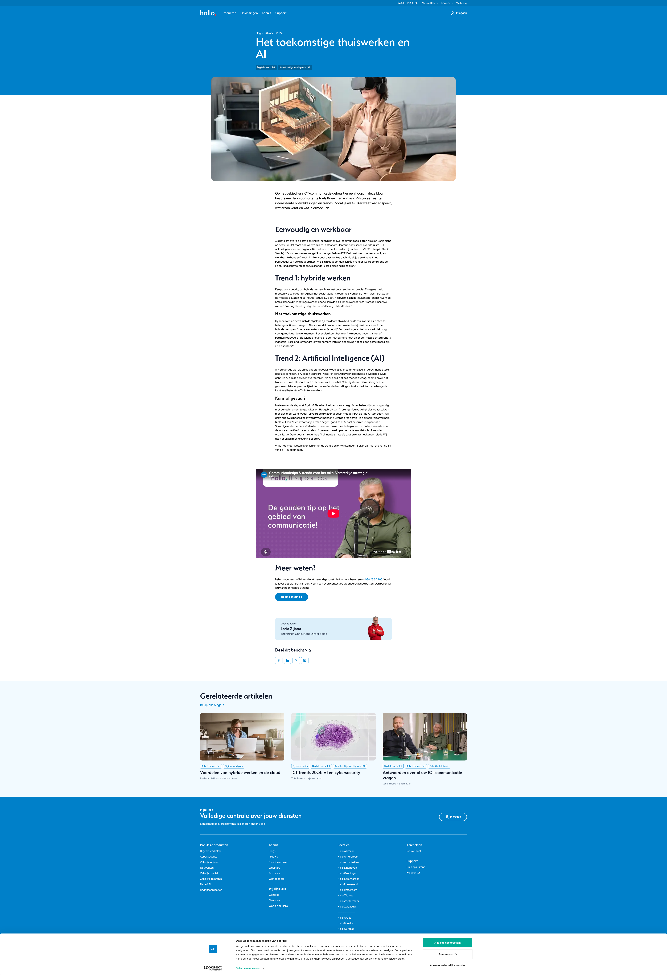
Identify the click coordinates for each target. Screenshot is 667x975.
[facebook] (278, 660)
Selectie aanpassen (248, 968)
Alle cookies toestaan (447, 942)
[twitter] (296, 660)
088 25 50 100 (373, 579)
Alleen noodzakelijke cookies (448, 965)
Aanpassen (445, 953)
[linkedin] (287, 660)
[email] (304, 660)
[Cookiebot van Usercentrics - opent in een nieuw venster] (213, 968)
